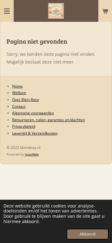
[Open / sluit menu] (7, 11)
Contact (19, 106)
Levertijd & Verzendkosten (35, 133)
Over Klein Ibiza (25, 99)
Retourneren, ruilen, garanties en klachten (48, 119)
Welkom (19, 92)
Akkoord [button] (88, 234)
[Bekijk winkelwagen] (105, 11)
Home (17, 86)
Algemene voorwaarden (33, 113)
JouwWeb (32, 154)
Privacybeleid (23, 126)
